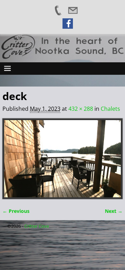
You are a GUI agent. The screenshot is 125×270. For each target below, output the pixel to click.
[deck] (62, 158)
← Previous (16, 211)
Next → (114, 211)
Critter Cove (36, 226)
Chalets (110, 108)
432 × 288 (80, 108)
